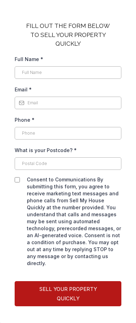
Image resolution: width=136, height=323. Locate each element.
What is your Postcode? (46, 150)
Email (23, 89)
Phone (25, 120)
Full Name (29, 59)
